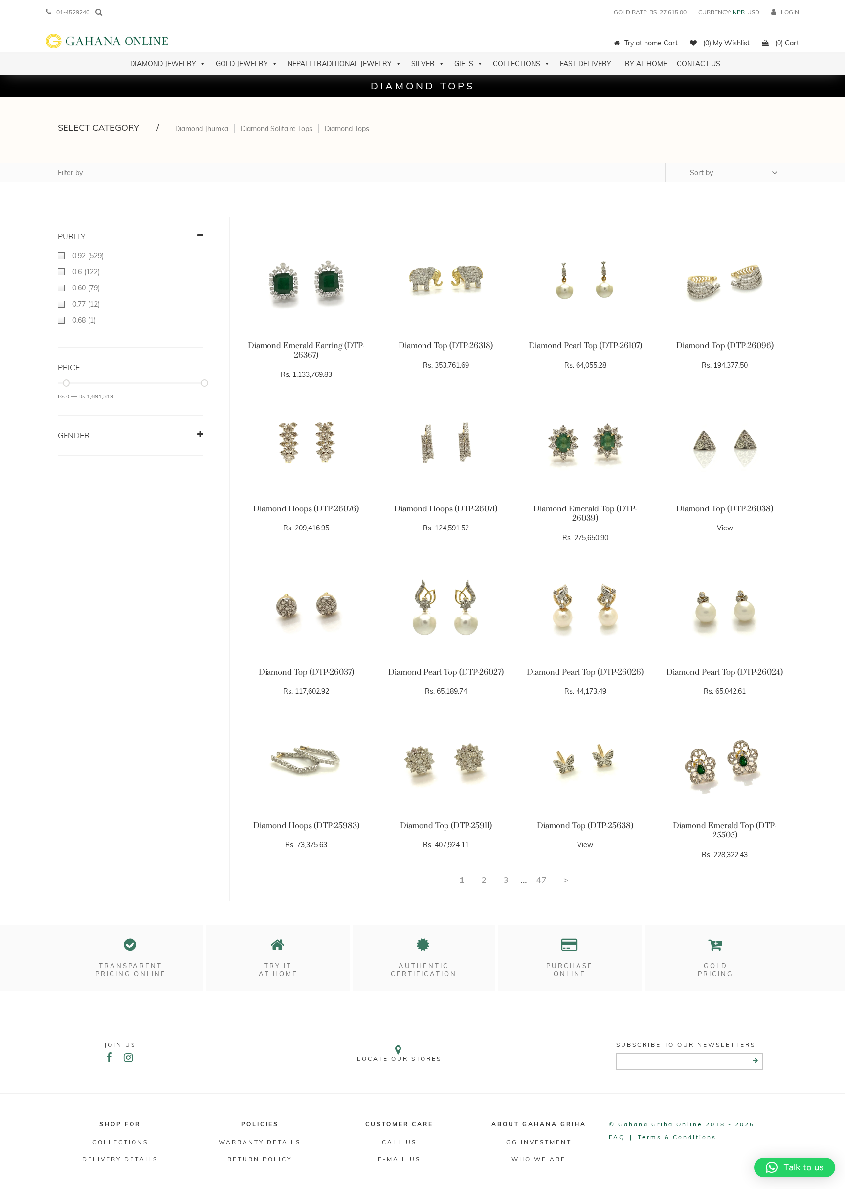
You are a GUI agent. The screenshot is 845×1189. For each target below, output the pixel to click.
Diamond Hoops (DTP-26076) (306, 509)
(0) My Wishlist (725, 43)
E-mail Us (399, 1159)
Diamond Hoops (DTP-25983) (306, 826)
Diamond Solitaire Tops (276, 128)
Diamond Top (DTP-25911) (446, 826)
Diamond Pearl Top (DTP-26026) (585, 672)
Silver (423, 63)
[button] (794, 1167)
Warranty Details (260, 1141)
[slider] (66, 383)
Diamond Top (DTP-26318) (446, 346)
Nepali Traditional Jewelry (340, 63)
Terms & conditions (677, 1137)
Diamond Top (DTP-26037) (306, 672)
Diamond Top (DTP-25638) (585, 826)
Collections (516, 63)
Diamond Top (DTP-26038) (724, 509)
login (790, 12)
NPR (739, 12)
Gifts (463, 63)
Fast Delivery (585, 63)
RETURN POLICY (259, 1159)
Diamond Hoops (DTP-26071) (445, 509)
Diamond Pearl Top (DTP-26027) (446, 672)
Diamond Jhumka (201, 128)
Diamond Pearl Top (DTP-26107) (585, 346)
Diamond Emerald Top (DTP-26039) (585, 514)
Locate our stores (399, 1058)
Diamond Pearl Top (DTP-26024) (725, 672)
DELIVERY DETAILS (120, 1159)
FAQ (617, 1137)
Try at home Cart (651, 43)
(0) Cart (786, 43)
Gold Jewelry (242, 63)
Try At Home (644, 63)
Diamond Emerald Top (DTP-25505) (725, 830)
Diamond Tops (347, 128)
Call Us (399, 1141)
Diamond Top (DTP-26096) (725, 346)
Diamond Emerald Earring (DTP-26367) (306, 350)
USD (753, 12)
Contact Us (698, 63)
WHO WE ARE (538, 1159)
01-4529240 (72, 12)
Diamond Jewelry (163, 63)
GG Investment (539, 1141)
